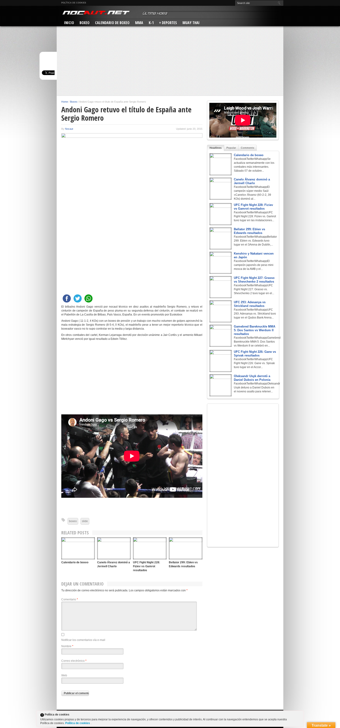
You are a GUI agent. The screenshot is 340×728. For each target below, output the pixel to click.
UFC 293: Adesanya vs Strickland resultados (250, 304)
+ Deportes (168, 22)
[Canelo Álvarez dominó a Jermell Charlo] (114, 548)
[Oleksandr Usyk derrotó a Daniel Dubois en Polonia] (221, 385)
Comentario (69, 599)
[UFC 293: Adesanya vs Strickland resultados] (221, 311)
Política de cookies (73, 3)
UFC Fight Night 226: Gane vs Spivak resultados (255, 353)
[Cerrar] (300, 715)
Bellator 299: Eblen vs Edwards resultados (249, 231)
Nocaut (69, 128)
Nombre (67, 646)
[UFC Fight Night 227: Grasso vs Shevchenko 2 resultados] (221, 287)
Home (64, 101)
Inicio (69, 22)
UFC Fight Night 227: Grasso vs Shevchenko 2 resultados (254, 279)
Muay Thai (191, 22)
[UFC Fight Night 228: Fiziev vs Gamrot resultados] (150, 548)
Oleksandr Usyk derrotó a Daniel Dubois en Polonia (252, 377)
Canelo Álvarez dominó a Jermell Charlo (252, 181)
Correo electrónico (74, 660)
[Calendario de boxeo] (78, 548)
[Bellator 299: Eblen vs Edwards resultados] (185, 548)
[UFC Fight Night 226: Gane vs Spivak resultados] (221, 361)
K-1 (151, 22)
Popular (231, 147)
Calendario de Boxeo (112, 22)
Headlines (216, 147)
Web (64, 675)
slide (85, 521)
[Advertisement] (170, 60)
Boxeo (85, 22)
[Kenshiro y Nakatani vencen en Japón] (221, 263)
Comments (247, 147)
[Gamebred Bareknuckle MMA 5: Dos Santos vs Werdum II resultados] (221, 336)
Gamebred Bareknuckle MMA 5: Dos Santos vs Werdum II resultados (254, 330)
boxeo (73, 521)
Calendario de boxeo (74, 562)
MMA (139, 22)
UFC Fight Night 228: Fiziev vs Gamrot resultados (146, 566)
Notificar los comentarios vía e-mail (83, 640)
